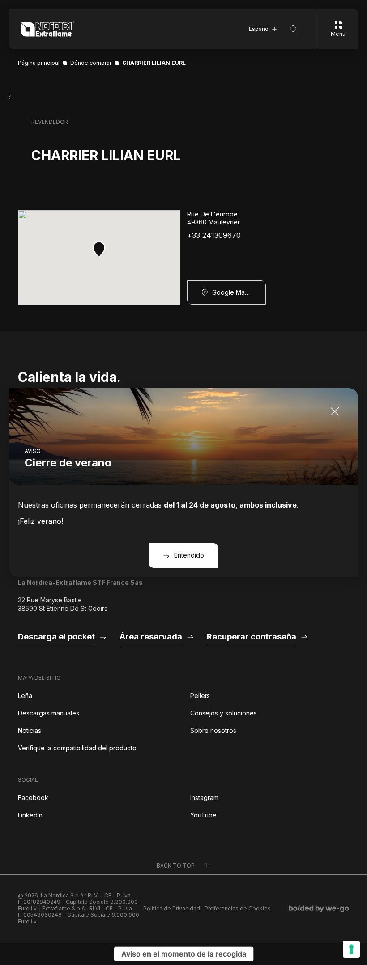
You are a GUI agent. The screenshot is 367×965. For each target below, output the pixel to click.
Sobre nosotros (213, 730)
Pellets (200, 695)
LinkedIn (30, 815)
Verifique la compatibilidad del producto (77, 748)
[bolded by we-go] (319, 908)
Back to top (176, 865)
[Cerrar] (335, 411)
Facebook (33, 797)
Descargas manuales (48, 713)
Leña (25, 695)
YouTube (203, 815)
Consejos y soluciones (223, 713)
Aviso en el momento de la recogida (183, 953)
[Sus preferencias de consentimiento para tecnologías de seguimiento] (351, 949)
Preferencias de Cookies (238, 909)
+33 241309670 (214, 235)
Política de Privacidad (171, 909)
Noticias (29, 730)
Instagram (204, 797)
